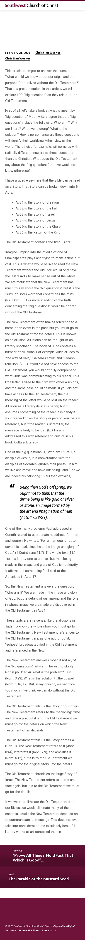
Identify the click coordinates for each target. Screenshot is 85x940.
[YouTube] (13, 915)
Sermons (11, 930)
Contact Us (49, 930)
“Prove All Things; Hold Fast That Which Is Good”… (43, 857)
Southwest (31, 5)
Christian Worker (48, 52)
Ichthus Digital (66, 926)
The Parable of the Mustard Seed (38, 878)
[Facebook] (7, 915)
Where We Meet (29, 930)
